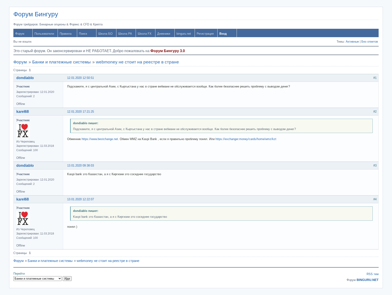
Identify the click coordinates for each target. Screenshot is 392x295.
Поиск (83, 33)
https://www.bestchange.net (100, 139)
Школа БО (105, 33)
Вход (223, 33)
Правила (65, 33)
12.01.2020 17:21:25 (80, 111)
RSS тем (373, 274)
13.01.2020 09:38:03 (80, 165)
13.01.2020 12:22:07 (80, 199)
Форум (19, 33)
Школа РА (125, 33)
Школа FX (145, 33)
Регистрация (205, 33)
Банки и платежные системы (61, 62)
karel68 (22, 112)
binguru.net (183, 33)
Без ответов (369, 41)
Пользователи (44, 33)
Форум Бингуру (35, 14)
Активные (352, 41)
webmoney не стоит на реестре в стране (137, 62)
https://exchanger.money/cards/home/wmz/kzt (246, 139)
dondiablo (25, 78)
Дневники (163, 33)
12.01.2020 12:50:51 (80, 78)
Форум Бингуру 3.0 (167, 51)
